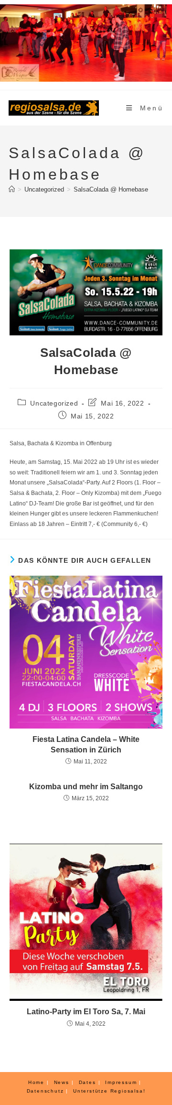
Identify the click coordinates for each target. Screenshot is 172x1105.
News (61, 1082)
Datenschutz (45, 1091)
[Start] (12, 189)
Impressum (121, 1082)
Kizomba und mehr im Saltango (86, 787)
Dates (87, 1082)
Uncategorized (54, 403)
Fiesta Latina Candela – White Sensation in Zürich (86, 744)
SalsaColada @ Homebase (111, 189)
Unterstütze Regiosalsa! (109, 1091)
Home (36, 1082)
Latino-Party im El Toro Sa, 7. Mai (86, 1012)
